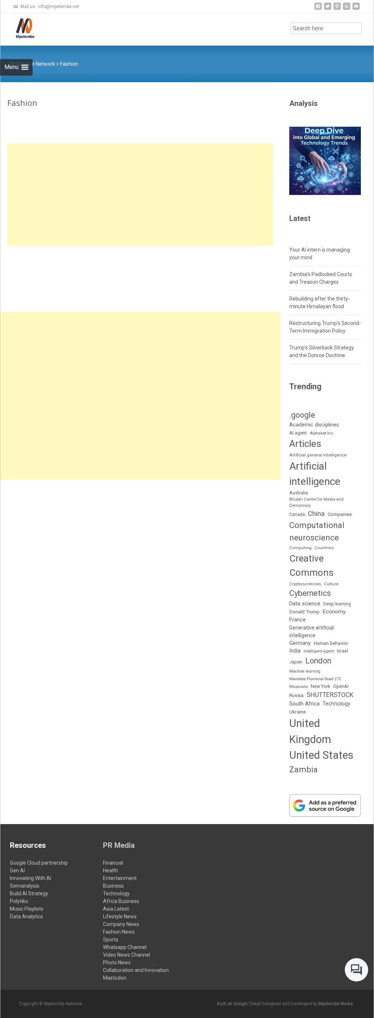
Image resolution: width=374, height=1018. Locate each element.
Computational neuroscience (316, 531)
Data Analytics (26, 916)
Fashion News (119, 932)
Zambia (303, 769)
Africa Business (121, 901)
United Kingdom (310, 731)
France (297, 619)
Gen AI (17, 870)
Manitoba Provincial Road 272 (315, 679)
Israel (342, 651)
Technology (336, 704)
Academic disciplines (314, 425)
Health (110, 870)
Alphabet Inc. (322, 433)
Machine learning (304, 671)
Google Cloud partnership (39, 863)
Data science (304, 603)
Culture (331, 584)
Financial (113, 863)
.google (302, 415)
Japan (295, 662)
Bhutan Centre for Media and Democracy (316, 502)
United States (321, 755)
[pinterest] (337, 8)
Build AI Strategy (29, 893)
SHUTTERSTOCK (330, 695)
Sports (110, 939)
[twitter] (327, 8)
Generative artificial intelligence (311, 631)
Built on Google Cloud (239, 1003)
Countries (324, 548)
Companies (340, 514)
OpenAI (340, 686)
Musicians (298, 686)
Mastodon (114, 978)
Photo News (117, 962)
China (316, 514)
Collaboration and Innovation (136, 970)
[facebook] (318, 8)
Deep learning (337, 603)
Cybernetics (310, 593)
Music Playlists (26, 909)
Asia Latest (116, 909)
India (295, 651)
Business (113, 886)
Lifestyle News (120, 916)
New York (320, 686)
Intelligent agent (319, 651)
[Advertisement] (140, 194)
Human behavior (331, 643)
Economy (334, 611)
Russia (296, 695)
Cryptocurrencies (305, 584)
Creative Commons (311, 565)
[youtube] (356, 8)
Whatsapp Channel (124, 947)
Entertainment (120, 878)
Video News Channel (126, 955)
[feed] (346, 8)
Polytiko (19, 901)
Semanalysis (24, 886)
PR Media (119, 845)
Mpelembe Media (335, 1003)
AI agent (298, 433)
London (318, 660)
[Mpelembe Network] (19, 27)
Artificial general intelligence (318, 455)
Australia (298, 492)
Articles (305, 443)
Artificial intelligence (314, 473)
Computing (300, 548)
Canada (297, 514)
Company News (121, 924)
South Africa (304, 703)
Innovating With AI (30, 878)
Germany (300, 643)
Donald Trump (304, 612)
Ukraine (297, 712)
